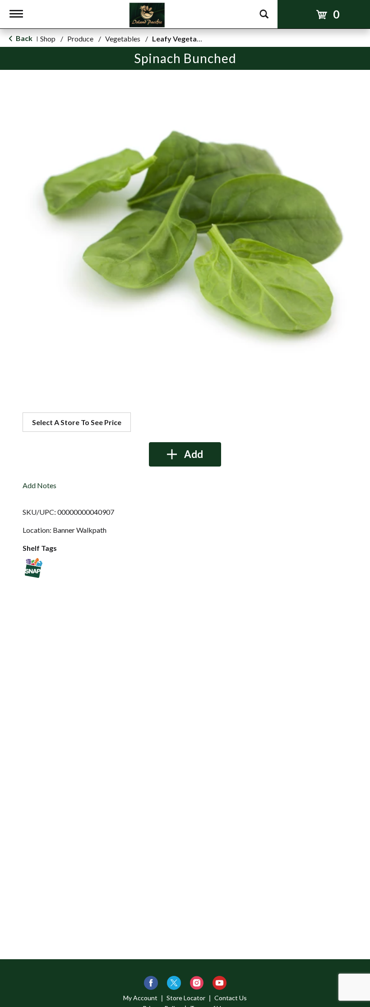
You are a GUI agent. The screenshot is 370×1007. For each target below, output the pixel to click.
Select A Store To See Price (76, 422)
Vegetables (122, 38)
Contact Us (230, 998)
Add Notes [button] (39, 485)
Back (23, 38)
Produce (80, 38)
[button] (185, 454)
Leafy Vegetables (181, 38)
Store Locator (185, 998)
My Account (140, 998)
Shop (48, 38)
